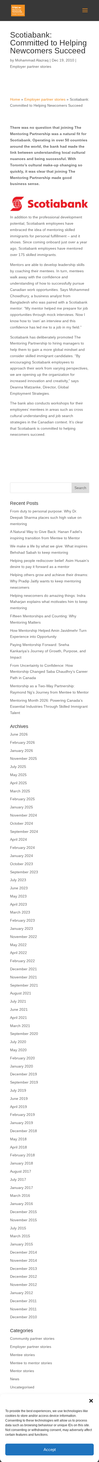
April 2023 (18, 904)
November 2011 (23, 1309)
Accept (50, 1449)
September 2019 (24, 1082)
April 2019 (18, 1107)
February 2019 (22, 1114)
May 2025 (18, 775)
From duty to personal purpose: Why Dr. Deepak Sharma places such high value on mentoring (46, 517)
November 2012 (23, 1285)
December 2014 (23, 1252)
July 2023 (18, 880)
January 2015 (21, 1244)
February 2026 (22, 742)
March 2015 (20, 1236)
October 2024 (21, 823)
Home (15, 99)
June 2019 (19, 1098)
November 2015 (23, 1220)
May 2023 (18, 896)
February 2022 (22, 961)
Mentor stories (22, 1371)
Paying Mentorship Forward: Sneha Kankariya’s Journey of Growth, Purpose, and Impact (48, 651)
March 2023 (20, 912)
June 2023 (19, 888)
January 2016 (21, 1204)
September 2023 (24, 872)
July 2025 (18, 767)
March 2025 (20, 791)
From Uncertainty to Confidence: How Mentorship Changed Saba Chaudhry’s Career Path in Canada (49, 671)
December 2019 (23, 1074)
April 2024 (18, 839)
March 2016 (20, 1195)
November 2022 (23, 937)
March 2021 (20, 1026)
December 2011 (23, 1301)
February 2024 (22, 847)
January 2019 (21, 1123)
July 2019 (18, 1090)
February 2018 (22, 1155)
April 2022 (18, 953)
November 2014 (23, 1260)
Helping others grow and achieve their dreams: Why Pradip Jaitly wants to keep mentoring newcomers (49, 581)
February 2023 (22, 920)
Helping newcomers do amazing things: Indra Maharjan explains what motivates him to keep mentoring (48, 601)
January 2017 (21, 1188)
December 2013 (23, 1268)
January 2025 (21, 807)
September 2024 (24, 831)
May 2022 (18, 945)
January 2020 (21, 1066)
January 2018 (21, 1163)
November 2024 (23, 815)
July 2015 (18, 1228)
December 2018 (23, 1131)
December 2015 (23, 1212)
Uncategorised (22, 1387)
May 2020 (18, 1050)
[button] (91, 1400)
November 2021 (23, 977)
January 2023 (21, 928)
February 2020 (22, 1058)
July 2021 (18, 1001)
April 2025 (18, 783)
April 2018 (18, 1147)
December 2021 (23, 969)
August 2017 (20, 1171)
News (14, 1379)
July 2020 (18, 1042)
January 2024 (21, 856)
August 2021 (20, 993)
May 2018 (18, 1139)
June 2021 (19, 1009)
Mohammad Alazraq (32, 60)
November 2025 (23, 758)
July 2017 (18, 1179)
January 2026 (21, 750)
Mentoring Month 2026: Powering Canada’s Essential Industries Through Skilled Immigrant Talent (49, 706)
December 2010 (23, 1317)
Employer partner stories (30, 66)
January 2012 (21, 1293)
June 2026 (19, 734)
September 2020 (24, 1034)
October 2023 (21, 864)
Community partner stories (32, 1338)
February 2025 (22, 799)
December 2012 (23, 1276)
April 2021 (18, 1017)
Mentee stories (22, 1355)
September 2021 (24, 985)
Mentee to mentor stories (31, 1363)
